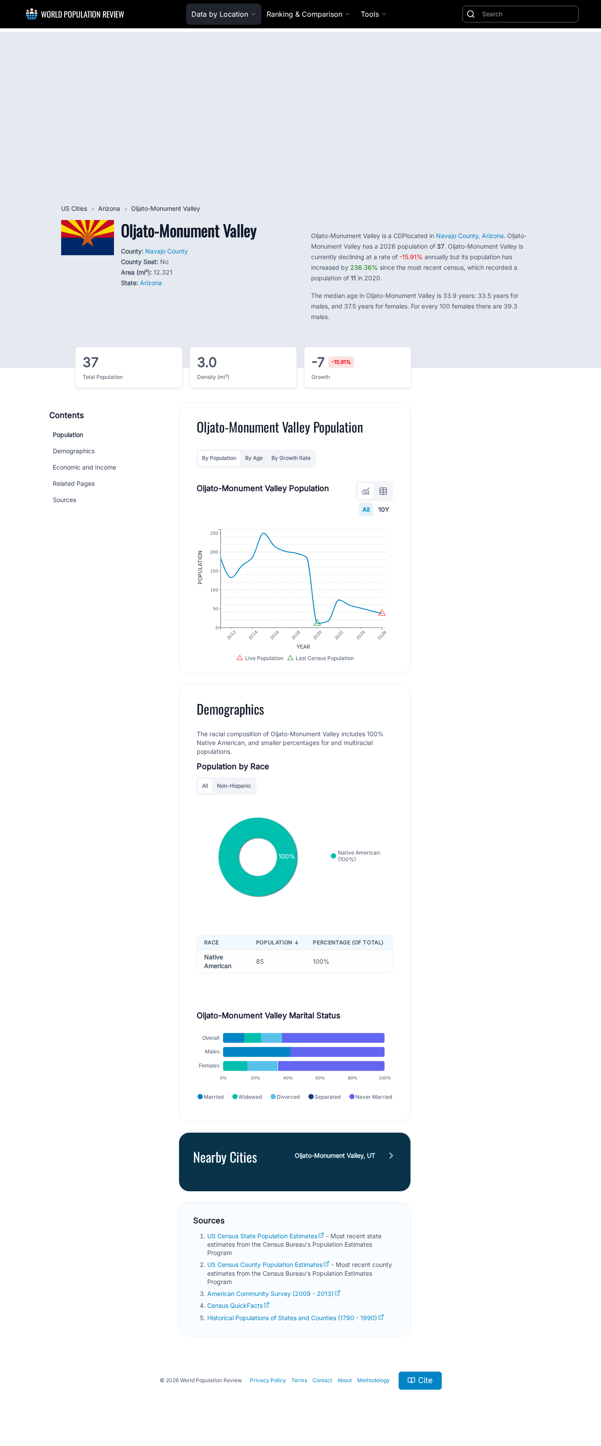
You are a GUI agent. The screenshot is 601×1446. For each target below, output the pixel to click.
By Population (219, 458)
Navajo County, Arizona (470, 235)
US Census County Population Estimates (264, 1264)
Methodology (373, 1380)
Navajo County (166, 251)
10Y (383, 509)
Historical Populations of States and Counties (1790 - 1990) (292, 1317)
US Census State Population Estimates (262, 1236)
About (344, 1380)
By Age (254, 458)
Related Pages (74, 483)
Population (68, 434)
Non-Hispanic (234, 785)
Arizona (109, 208)
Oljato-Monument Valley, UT (335, 1155)
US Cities (74, 208)
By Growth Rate (291, 458)
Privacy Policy (268, 1380)
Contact (322, 1380)
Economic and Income (84, 467)
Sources (64, 499)
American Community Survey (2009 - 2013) (270, 1293)
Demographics (74, 451)
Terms (299, 1380)
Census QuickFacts (235, 1305)
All (366, 509)
